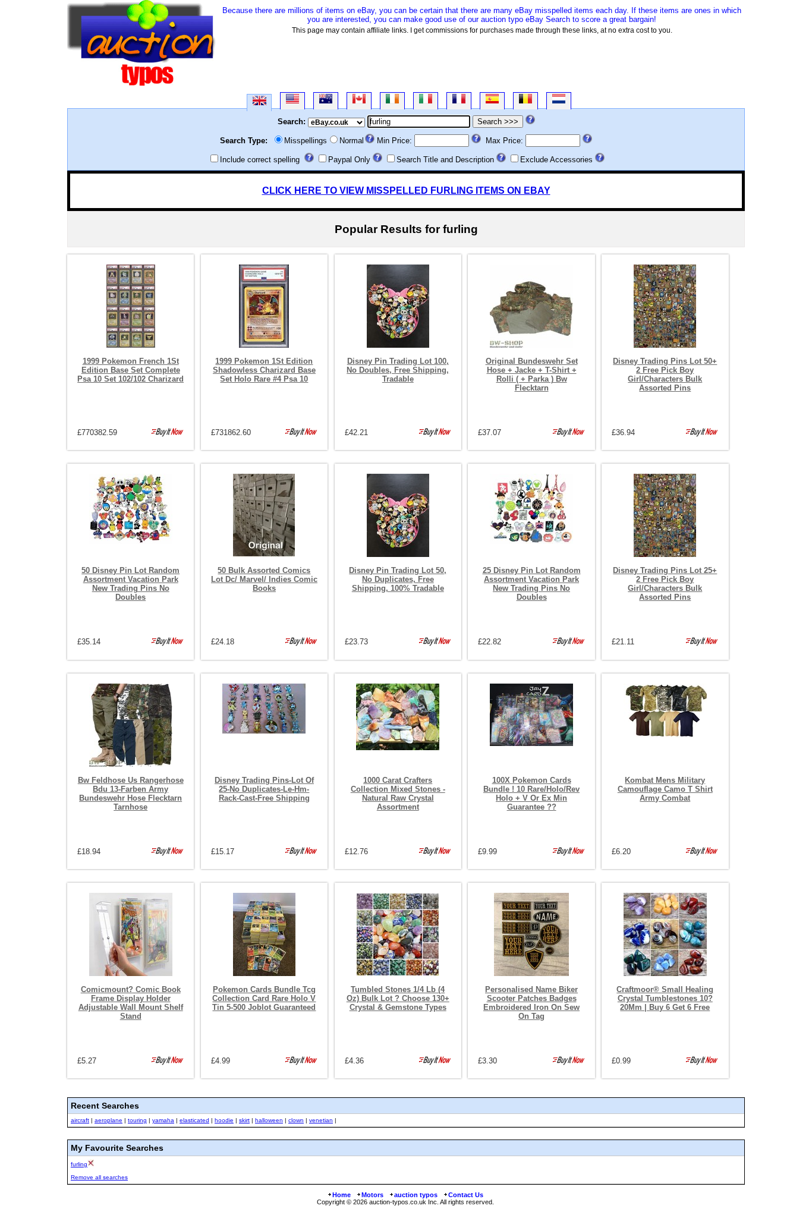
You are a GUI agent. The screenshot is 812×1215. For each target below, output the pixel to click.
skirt (244, 1120)
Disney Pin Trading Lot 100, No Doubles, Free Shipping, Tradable (398, 370)
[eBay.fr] (458, 100)
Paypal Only (349, 159)
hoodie (224, 1120)
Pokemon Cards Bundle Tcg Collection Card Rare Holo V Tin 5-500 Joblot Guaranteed (264, 998)
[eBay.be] (525, 100)
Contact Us (465, 1194)
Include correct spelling (260, 159)
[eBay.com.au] (325, 100)
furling (79, 1164)
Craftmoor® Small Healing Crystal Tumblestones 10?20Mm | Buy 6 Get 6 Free (664, 998)
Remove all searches (99, 1177)
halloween (269, 1120)
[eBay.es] (492, 100)
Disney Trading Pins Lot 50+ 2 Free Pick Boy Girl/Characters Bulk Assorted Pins (665, 374)
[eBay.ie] (392, 100)
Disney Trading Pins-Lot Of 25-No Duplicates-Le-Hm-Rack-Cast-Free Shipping (264, 789)
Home (341, 1194)
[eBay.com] (292, 100)
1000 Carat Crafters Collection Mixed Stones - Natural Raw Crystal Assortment (398, 793)
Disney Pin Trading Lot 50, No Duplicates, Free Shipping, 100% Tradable (397, 579)
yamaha (163, 1120)
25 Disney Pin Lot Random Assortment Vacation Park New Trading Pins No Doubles (532, 584)
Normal (351, 140)
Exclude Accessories (556, 159)
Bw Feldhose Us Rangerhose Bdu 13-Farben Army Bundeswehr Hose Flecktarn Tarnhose (131, 793)
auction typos (416, 1194)
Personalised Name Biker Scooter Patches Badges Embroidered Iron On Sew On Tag (531, 1003)
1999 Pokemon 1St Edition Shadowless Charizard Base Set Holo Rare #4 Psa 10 (264, 370)
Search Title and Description (445, 159)
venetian (321, 1120)
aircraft (80, 1120)
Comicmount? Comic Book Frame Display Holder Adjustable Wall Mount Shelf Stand (130, 1003)
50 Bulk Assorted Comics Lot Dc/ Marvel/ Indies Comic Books (264, 579)
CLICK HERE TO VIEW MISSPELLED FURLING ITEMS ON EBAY (406, 190)
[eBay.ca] (359, 100)
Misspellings (305, 140)
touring (137, 1120)
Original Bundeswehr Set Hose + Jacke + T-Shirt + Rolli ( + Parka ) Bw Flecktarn (532, 374)
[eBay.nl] (558, 100)
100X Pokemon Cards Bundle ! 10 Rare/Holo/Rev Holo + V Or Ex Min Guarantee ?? (531, 793)
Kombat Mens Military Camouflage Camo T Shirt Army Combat (665, 789)
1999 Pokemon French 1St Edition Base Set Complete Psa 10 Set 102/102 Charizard (130, 370)
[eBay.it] (425, 100)
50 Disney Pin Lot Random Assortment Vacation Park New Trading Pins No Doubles (130, 584)
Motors (372, 1194)
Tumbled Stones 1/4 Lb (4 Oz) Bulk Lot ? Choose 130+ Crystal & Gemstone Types (398, 998)
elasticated (194, 1120)
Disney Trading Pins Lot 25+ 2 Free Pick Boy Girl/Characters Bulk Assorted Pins (665, 584)
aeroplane (108, 1120)
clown (296, 1120)
